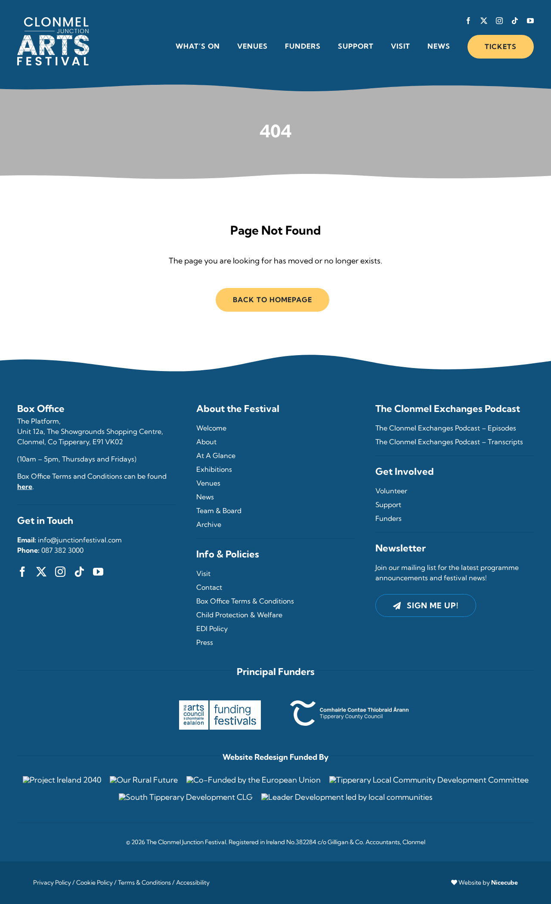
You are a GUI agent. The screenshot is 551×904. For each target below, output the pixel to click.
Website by (488, 882)
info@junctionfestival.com (80, 540)
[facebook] (468, 20)
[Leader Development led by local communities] (347, 797)
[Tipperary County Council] (349, 704)
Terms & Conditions (144, 882)
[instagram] (499, 20)
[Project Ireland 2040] (62, 780)
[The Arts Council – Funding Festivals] (220, 704)
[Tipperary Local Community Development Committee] (429, 780)
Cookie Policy (94, 882)
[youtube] (530, 20)
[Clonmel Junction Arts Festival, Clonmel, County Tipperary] (53, 21)
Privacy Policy (52, 882)
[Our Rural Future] (144, 780)
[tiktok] (514, 20)
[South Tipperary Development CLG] (186, 797)
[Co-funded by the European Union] (253, 780)
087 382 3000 (62, 550)
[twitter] (483, 20)
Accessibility (193, 882)
